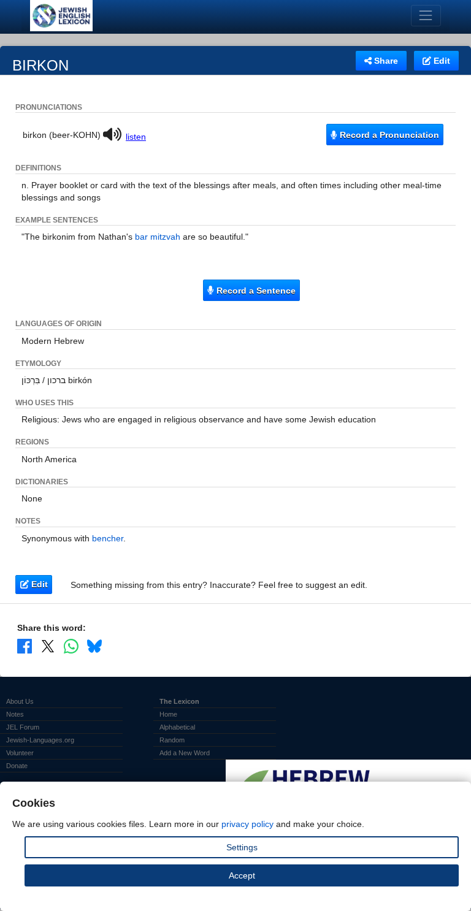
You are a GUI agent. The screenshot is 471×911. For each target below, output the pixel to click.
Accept (242, 875)
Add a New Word (184, 753)
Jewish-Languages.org (40, 740)
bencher (107, 538)
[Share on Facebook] (24, 646)
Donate (17, 765)
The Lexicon (179, 701)
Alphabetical (177, 727)
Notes (15, 714)
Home (168, 714)
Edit (440, 61)
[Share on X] (47, 646)
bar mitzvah (157, 237)
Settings (242, 847)
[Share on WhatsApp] (71, 646)
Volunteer (20, 753)
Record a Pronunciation (388, 135)
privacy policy (247, 824)
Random (172, 740)
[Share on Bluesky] (94, 646)
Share (385, 61)
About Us (20, 701)
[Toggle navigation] (426, 15)
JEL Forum (22, 727)
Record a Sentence (255, 290)
